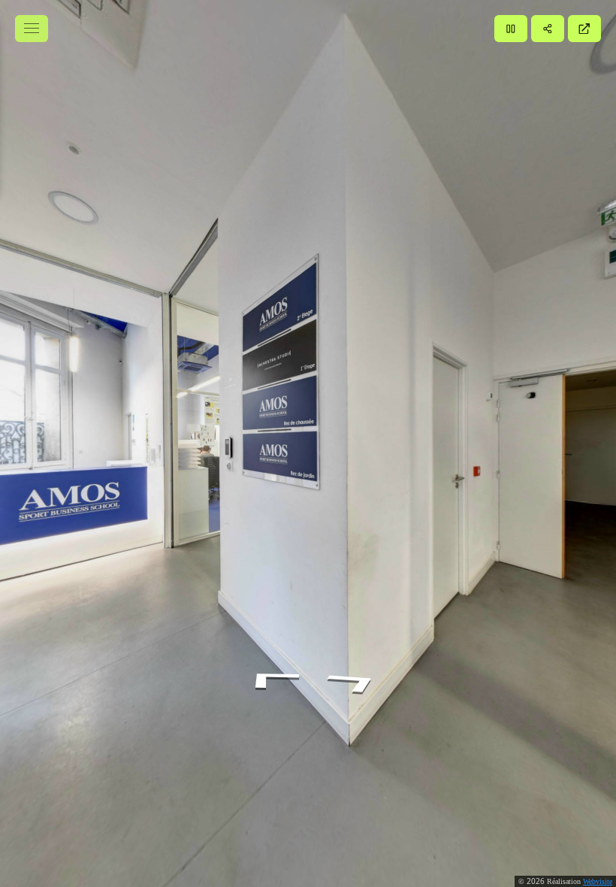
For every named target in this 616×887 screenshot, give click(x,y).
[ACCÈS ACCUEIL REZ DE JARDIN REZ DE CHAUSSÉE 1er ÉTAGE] (308, 443)
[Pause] (510, 28)
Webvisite (597, 881)
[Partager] (547, 28)
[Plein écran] (584, 28)
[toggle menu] (31, 28)
